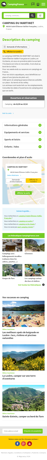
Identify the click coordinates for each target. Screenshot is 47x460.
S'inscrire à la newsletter (32, 431)
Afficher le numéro (33, 180)
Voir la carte (6, 113)
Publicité (35, 453)
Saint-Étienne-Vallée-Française (26, 172)
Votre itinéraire (13, 175)
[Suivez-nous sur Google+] (23, 443)
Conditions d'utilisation (22, 453)
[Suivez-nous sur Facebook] (17, 443)
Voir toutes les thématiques (29, 285)
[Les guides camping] (33, 4)
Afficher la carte (23, 193)
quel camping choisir (25, 227)
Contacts (43, 453)
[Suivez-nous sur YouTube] (29, 443)
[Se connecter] (38, 4)
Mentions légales (7, 453)
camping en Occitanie (27, 224)
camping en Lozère (26, 221)
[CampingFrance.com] (23, 4)
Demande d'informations (17, 47)
